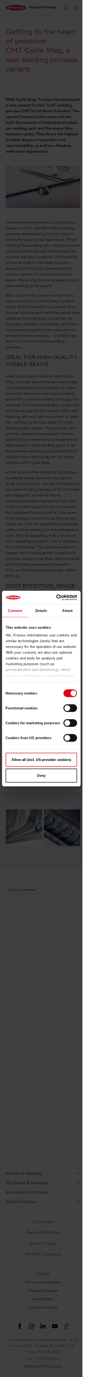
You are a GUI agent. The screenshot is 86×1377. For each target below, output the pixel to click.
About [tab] (67, 610)
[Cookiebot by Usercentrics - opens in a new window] (57, 597)
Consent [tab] (15, 610)
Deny (41, 775)
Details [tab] (41, 610)
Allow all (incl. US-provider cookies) (41, 760)
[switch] (70, 708)
